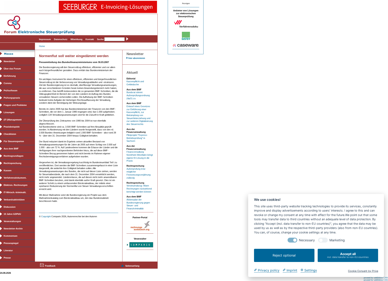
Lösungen (9, 112)
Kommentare (10, 236)
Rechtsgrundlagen (13, 156)
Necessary (307, 240)
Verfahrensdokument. (15, 178)
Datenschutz (60, 39)
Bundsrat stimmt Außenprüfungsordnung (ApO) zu (138, 95)
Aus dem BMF (11, 148)
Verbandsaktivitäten (14, 199)
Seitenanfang (132, 266)
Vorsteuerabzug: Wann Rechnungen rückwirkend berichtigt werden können (139, 188)
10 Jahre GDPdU (12, 214)
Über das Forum (12, 68)
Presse (7, 258)
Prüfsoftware (10, 90)
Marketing (337, 240)
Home (42, 46)
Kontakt (89, 39)
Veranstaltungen (12, 221)
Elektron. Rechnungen (15, 185)
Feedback (50, 266)
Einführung (10, 76)
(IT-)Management (13, 119)
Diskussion (10, 207)
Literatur (8, 250)
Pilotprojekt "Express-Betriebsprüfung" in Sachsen (137, 138)
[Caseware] (186, 46)
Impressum (45, 39)
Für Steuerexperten (14, 141)
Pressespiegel (11, 243)
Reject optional (284, 255)
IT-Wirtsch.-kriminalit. (15, 192)
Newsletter (9, 61)
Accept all (348, 255)
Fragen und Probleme (15, 105)
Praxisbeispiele (12, 127)
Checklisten (10, 134)
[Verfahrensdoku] (186, 27)
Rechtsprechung (12, 163)
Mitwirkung (76, 39)
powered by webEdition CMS (376, 278)
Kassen (8, 170)
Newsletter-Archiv (13, 228)
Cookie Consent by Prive (363, 270)
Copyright (46, 216)
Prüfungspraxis (12, 98)
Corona (8, 83)
